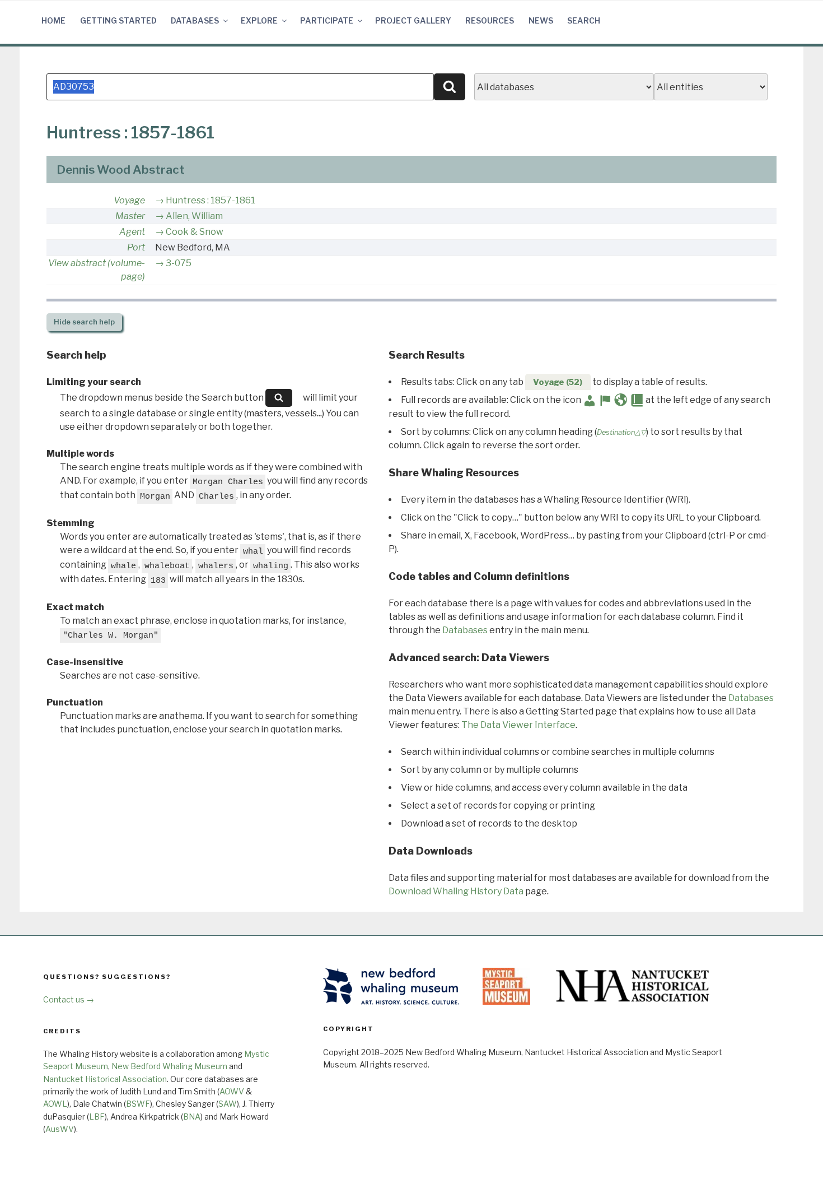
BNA (191, 1116)
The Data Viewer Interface (518, 725)
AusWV (59, 1129)
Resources (489, 20)
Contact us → (68, 999)
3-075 (178, 263)
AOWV (231, 1091)
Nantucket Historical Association (105, 1079)
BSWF (138, 1103)
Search (583, 20)
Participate (326, 20)
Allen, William (194, 216)
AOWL (55, 1103)
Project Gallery (413, 20)
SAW (227, 1103)
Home (53, 20)
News (541, 20)
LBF (97, 1116)
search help (84, 322)
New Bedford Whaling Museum (169, 1066)
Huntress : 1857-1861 (210, 200)
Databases (195, 20)
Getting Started (118, 20)
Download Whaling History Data (456, 891)
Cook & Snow (194, 231)
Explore (259, 20)
